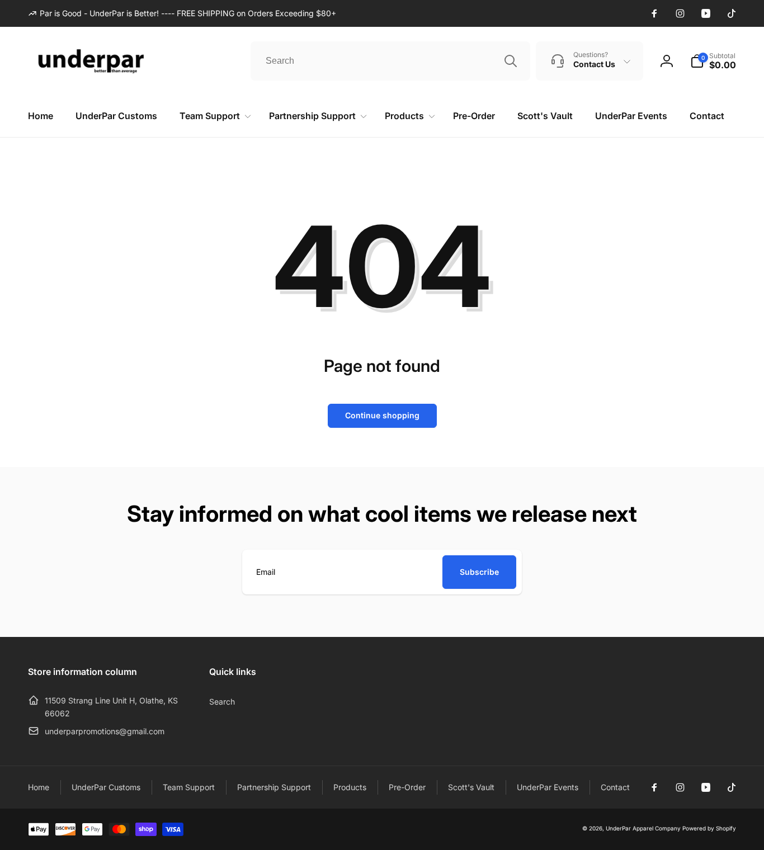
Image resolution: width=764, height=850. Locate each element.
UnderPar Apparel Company (643, 828)
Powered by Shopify (709, 828)
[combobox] (390, 61)
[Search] (510, 61)
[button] (713, 61)
